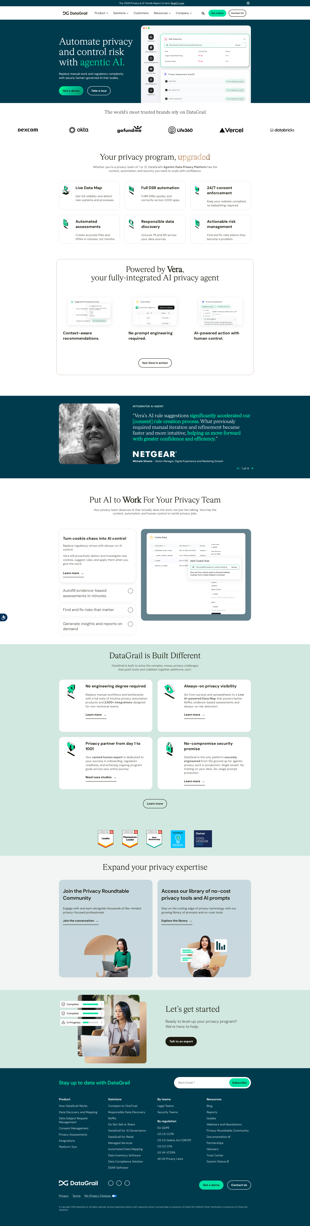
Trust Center (215, 1155)
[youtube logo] (127, 1183)
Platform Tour (68, 1147)
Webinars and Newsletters (224, 1125)
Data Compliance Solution (125, 1161)
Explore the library (174, 921)
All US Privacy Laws (170, 1159)
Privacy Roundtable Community (228, 1131)
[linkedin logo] (119, 1183)
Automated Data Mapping (125, 1149)
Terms (76, 1196)
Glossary (213, 1149)
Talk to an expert (181, 1041)
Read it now (177, 3)
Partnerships (215, 1143)
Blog (209, 1106)
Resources (161, 13)
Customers (141, 13)
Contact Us (237, 13)
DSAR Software (118, 1168)
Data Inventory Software (124, 1155)
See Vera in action (155, 363)
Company (182, 13)
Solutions (119, 13)
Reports (212, 1112)
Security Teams (167, 1112)
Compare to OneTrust (123, 1106)
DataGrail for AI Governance (127, 1131)
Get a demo (217, 13)
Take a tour (99, 91)
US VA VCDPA (166, 1153)
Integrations (67, 1141)
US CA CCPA (165, 1134)
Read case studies (99, 777)
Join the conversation (78, 921)
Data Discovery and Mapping (78, 1112)
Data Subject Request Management (73, 1120)
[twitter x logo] (110, 1183)
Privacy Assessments (73, 1135)
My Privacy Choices (97, 1196)
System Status (216, 1161)
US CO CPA (164, 1146)
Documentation (217, 1137)
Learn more (71, 573)
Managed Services (120, 1143)
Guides (211, 1118)
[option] (51, 130)
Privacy (64, 1196)
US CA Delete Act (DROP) (174, 1140)
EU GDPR (163, 1128)
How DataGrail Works (73, 1106)
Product (100, 13)
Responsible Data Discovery (126, 1112)
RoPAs (112, 1118)
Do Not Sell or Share (121, 1125)
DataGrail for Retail (121, 1137)
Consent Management (73, 1128)
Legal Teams (165, 1106)
